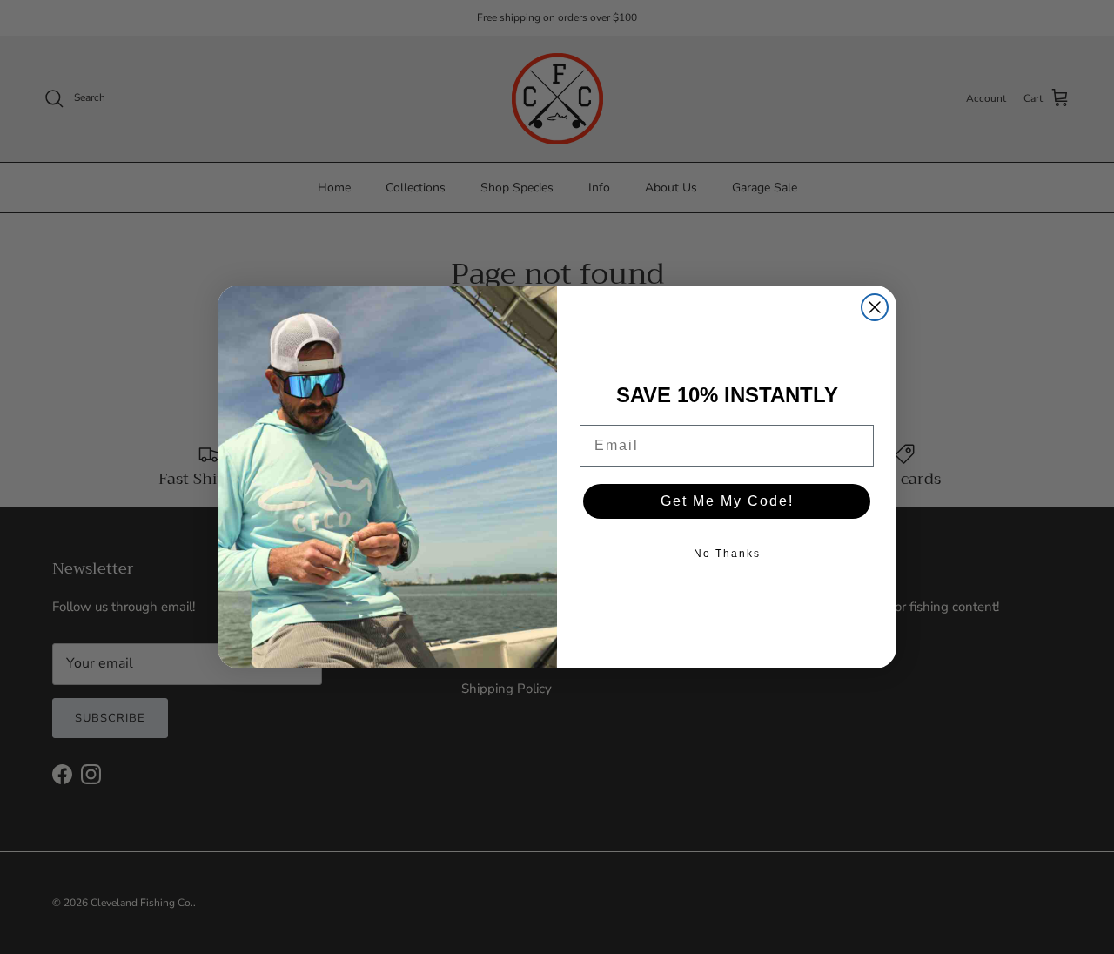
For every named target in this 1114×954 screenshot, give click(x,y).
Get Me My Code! (727, 501)
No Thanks (727, 554)
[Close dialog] (875, 307)
